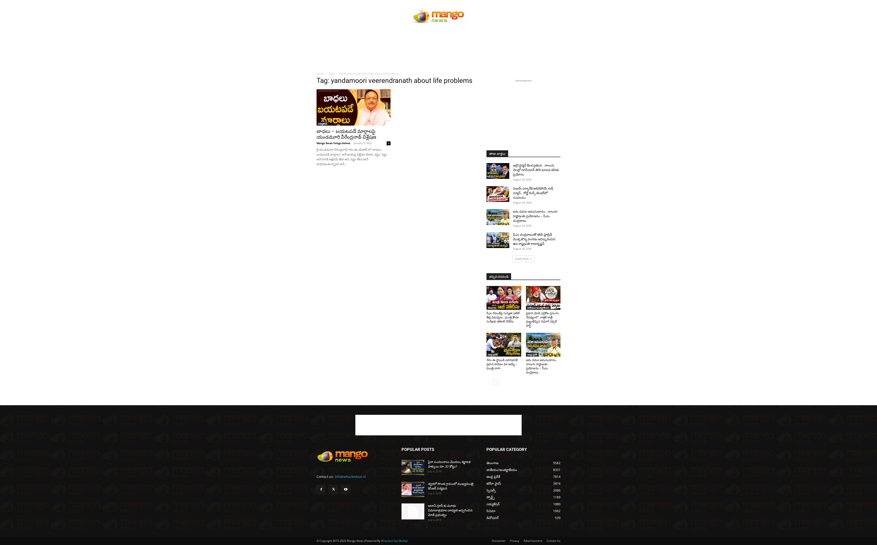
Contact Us (553, 541)
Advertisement (532, 541)
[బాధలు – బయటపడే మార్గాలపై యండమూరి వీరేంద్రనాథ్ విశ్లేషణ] (354, 107)
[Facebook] (321, 489)
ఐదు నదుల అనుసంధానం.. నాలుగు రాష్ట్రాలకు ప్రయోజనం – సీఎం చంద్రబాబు (535, 216)
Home (320, 74)
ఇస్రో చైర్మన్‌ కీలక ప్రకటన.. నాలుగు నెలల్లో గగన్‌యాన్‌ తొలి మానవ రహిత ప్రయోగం (536, 170)
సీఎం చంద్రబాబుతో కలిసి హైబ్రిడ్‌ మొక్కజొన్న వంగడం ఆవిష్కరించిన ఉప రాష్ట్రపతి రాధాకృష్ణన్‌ (534, 239)
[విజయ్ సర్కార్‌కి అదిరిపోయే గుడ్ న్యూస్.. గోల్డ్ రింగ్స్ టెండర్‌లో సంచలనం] (497, 194)
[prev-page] (489, 382)
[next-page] (496, 382)
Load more (522, 259)
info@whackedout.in (350, 476)
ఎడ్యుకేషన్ (322, 123)
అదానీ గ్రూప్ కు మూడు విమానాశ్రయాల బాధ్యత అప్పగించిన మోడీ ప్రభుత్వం (450, 510)
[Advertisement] (438, 56)
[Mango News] (438, 15)
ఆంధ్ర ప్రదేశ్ (493, 354)
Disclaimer (499, 541)
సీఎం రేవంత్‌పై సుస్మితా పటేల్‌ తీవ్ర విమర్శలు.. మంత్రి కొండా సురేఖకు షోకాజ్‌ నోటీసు (503, 317)
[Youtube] (345, 489)
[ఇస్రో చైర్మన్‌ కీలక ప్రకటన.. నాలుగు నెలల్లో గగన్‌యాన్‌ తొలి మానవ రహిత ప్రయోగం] (497, 171)
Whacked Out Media (394, 541)
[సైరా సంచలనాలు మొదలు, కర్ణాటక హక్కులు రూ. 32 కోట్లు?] (413, 467)
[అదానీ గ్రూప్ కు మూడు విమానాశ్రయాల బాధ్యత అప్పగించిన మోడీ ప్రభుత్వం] (413, 511)
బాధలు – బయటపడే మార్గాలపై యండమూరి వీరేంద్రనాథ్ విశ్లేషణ (346, 134)
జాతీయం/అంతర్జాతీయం (538, 307)
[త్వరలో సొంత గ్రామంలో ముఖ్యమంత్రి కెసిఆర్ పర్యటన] (413, 489)
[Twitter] (333, 489)
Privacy (514, 541)
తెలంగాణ (492, 307)
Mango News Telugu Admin (333, 143)
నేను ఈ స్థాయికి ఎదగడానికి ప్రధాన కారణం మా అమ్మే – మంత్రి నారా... (502, 364)
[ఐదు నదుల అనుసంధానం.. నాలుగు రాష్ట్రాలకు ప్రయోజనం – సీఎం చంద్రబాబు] (497, 217)
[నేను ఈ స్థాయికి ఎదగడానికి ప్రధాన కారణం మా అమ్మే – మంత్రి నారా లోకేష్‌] (503, 345)
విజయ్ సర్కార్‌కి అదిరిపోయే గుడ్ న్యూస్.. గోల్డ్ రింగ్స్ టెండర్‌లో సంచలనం (533, 193)
